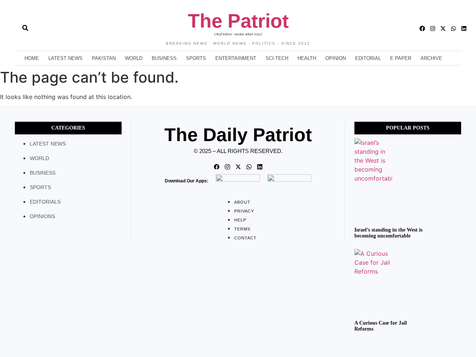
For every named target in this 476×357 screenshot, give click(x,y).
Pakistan (104, 58)
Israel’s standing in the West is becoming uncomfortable (388, 233)
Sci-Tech (277, 58)
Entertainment (235, 58)
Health (307, 58)
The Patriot (238, 21)
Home (32, 58)
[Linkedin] (464, 28)
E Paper (400, 58)
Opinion (335, 58)
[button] (12, 29)
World (133, 58)
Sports (196, 58)
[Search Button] (25, 24)
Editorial (368, 58)
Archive (431, 58)
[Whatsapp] (453, 28)
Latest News (65, 58)
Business (164, 58)
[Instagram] (432, 28)
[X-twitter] (443, 28)
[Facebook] (422, 28)
